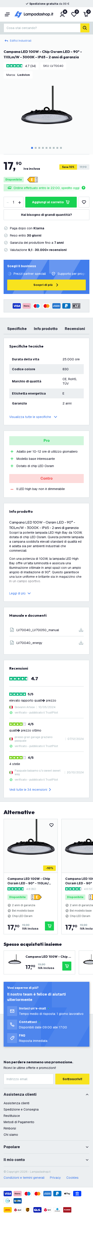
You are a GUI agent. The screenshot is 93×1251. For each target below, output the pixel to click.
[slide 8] (57, 148)
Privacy (55, 1178)
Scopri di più (43, 285)
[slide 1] (32, 148)
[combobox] (42, 27)
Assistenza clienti (16, 1103)
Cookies (72, 1178)
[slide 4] (43, 148)
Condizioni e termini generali (24, 1178)
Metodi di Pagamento (19, 1122)
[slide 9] (61, 148)
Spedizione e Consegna (21, 1109)
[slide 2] (36, 148)
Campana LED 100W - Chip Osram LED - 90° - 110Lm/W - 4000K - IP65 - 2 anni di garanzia (29, 881)
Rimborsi (10, 1128)
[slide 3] (39, 148)
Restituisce (12, 1116)
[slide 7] (54, 148)
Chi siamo (11, 1135)
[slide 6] (50, 148)
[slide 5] (46, 148)
